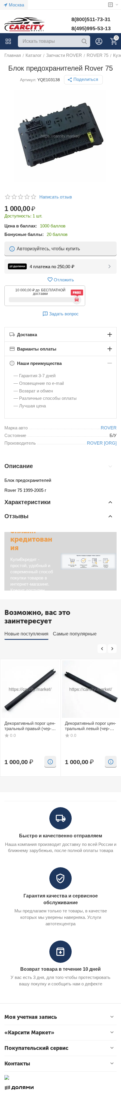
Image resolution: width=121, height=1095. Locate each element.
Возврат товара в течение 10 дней (60, 969)
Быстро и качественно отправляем (60, 835)
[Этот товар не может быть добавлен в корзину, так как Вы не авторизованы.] (50, 762)
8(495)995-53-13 (91, 28)
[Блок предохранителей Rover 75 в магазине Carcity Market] (60, 136)
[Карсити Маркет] (25, 24)
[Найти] (84, 41)
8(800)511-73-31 (90, 19)
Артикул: (28, 79)
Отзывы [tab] (16, 516)
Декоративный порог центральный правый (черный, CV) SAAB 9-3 (30, 726)
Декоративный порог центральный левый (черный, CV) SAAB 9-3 (90, 726)
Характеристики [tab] (27, 502)
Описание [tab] (18, 466)
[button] (83, 79)
